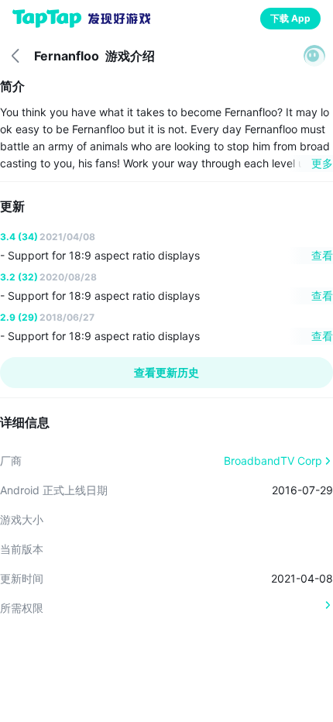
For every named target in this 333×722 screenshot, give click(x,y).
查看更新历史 (166, 372)
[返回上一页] (15, 56)
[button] (314, 56)
